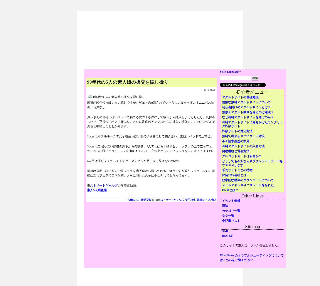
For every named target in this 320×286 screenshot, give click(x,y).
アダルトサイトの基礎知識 (240, 97)
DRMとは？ (230, 190)
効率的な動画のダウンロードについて (248, 180)
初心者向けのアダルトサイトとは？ (246, 107)
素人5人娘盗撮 (97, 190)
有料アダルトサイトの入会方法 (243, 146)
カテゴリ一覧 (231, 210)
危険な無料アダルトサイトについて (246, 102)
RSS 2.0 (227, 235)
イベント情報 (231, 200)
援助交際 (146, 200)
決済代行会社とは (234, 175)
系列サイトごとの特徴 (237, 170)
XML (225, 231)
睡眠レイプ (203, 200)
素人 (214, 200)
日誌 (225, 205)
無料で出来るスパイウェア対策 (243, 136)
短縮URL (133, 200)
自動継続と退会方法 (235, 151)
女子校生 (190, 200)
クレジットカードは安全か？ (242, 156)
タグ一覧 (228, 215)
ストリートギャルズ (104, 185)
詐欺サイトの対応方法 (237, 131)
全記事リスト (231, 220)
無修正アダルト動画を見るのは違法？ (248, 112)
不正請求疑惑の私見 (235, 141)
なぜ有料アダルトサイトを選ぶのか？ (248, 117)
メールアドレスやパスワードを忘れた (248, 185)
